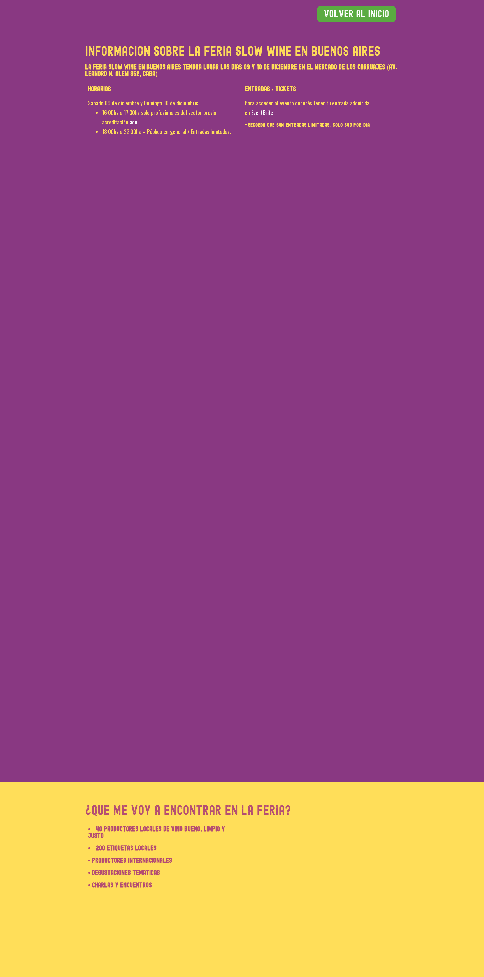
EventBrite (262, 112)
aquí (134, 122)
